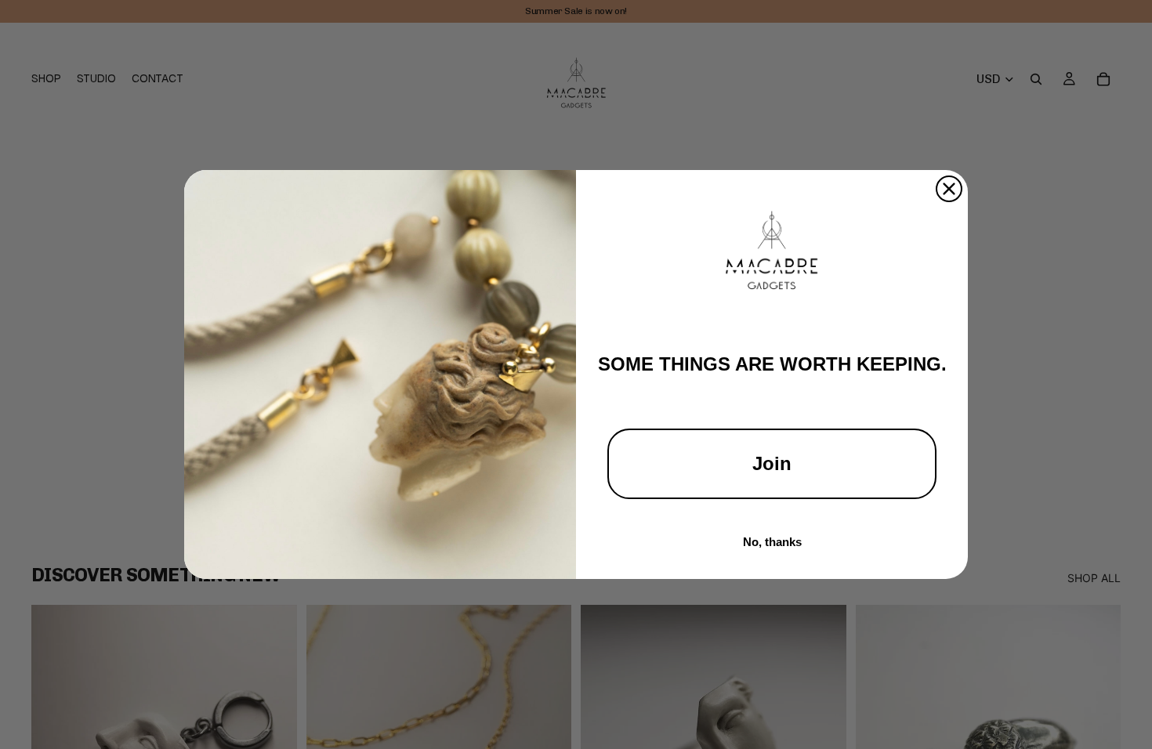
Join (772, 463)
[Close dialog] (949, 188)
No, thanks (772, 541)
